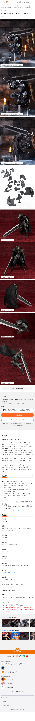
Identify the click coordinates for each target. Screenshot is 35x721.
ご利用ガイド (5, 701)
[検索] (15, 2)
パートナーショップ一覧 (12, 510)
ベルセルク (4, 10)
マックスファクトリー (9, 572)
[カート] (17, 2)
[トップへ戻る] (17, 650)
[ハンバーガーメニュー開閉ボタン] (33, 2)
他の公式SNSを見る (17, 692)
